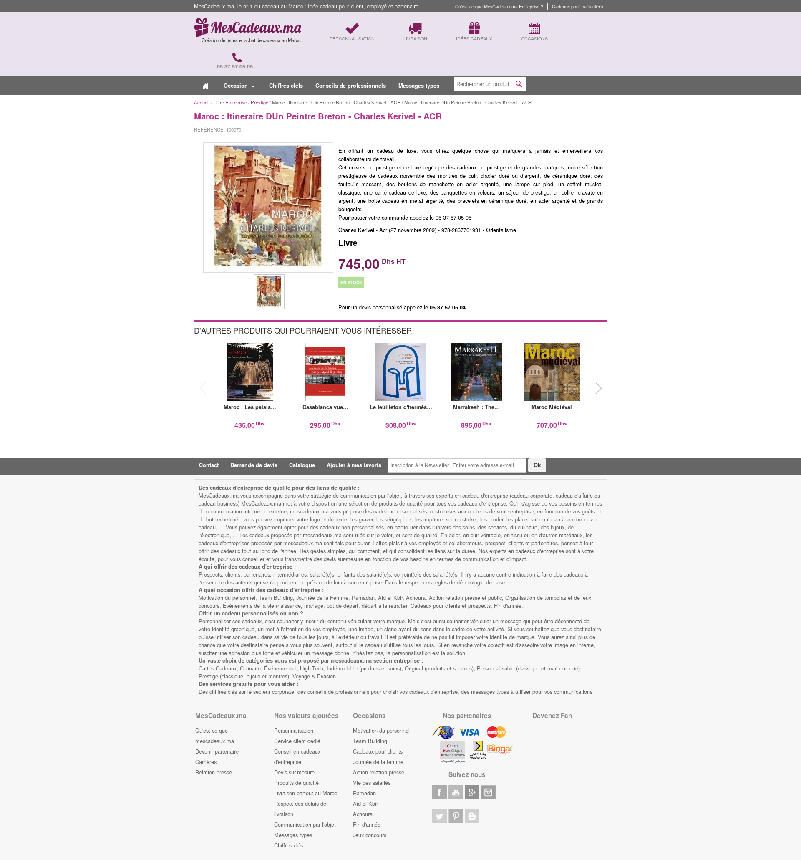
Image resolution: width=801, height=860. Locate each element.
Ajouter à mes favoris (354, 465)
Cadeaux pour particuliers (577, 6)
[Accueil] (205, 86)
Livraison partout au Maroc (305, 793)
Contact (209, 465)
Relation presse (213, 772)
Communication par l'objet (305, 824)
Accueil (202, 102)
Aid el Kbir (365, 803)
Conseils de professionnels (350, 85)
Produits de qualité (296, 783)
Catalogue (302, 465)
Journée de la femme (378, 762)
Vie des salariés (371, 783)
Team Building (370, 741)
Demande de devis (253, 465)
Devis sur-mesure (294, 772)
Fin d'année (366, 824)
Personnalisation (293, 730)
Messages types (418, 85)
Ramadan (364, 793)
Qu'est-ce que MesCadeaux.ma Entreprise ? (499, 6)
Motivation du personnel (381, 730)
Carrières (206, 762)
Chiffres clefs (286, 85)
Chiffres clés (288, 845)
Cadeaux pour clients (378, 751)
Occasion (236, 85)
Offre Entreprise (230, 102)
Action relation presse (378, 772)
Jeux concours (369, 835)
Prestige (259, 102)
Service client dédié (297, 741)
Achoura (363, 814)
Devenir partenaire (217, 751)
